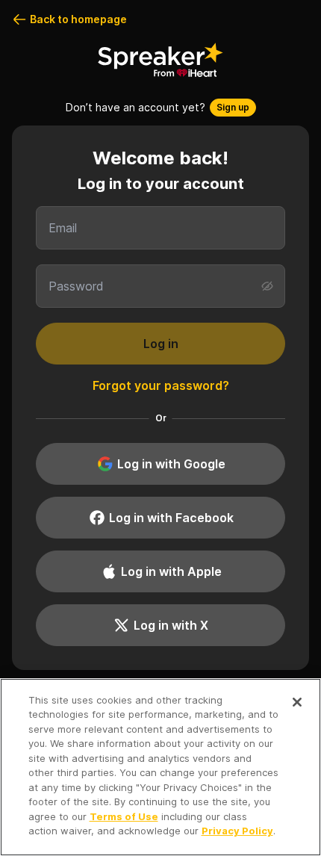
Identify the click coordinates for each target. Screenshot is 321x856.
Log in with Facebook (171, 517)
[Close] (297, 702)
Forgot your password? (161, 385)
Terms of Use (124, 816)
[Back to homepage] (160, 60)
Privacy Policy (237, 831)
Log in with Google (171, 463)
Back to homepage (78, 19)
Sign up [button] (232, 107)
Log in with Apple (171, 571)
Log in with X (171, 625)
